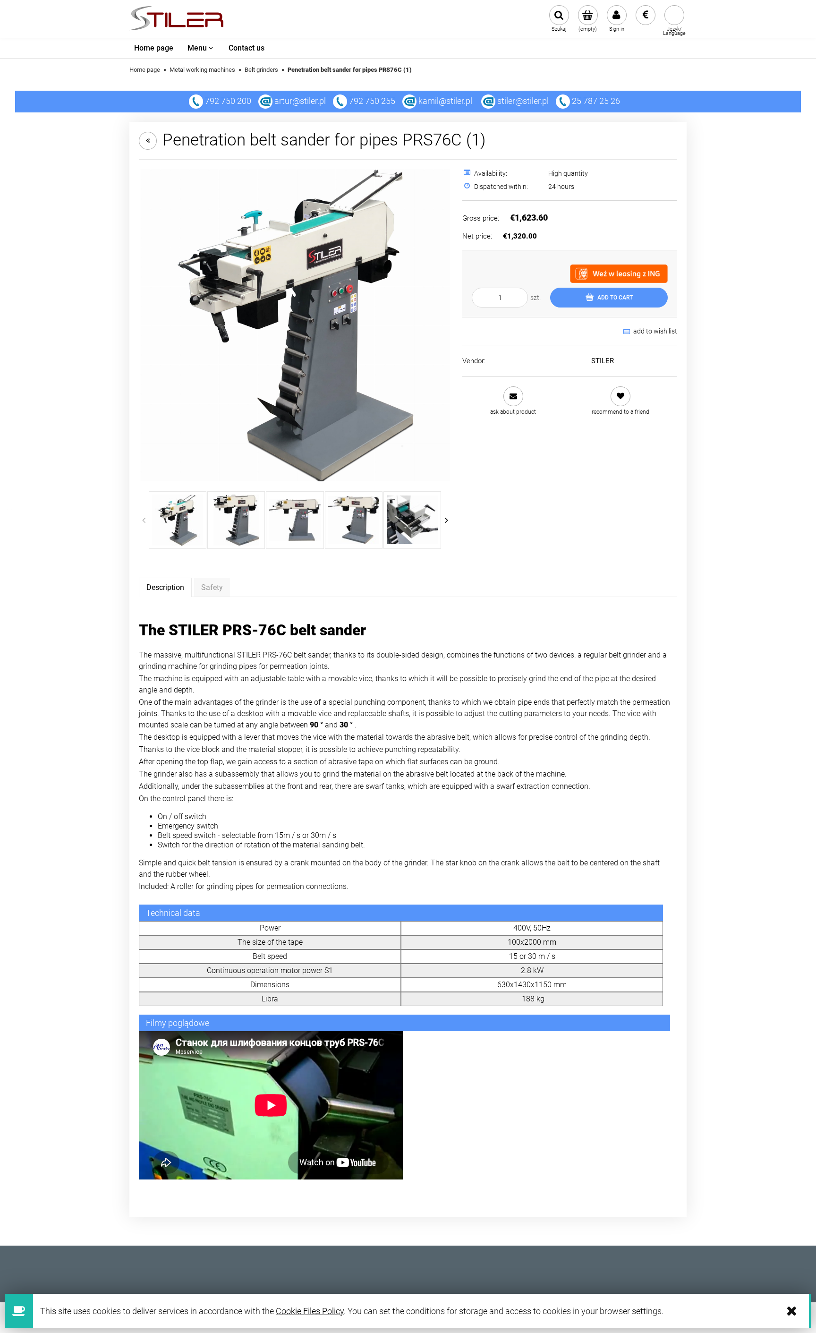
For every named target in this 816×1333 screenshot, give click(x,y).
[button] (513, 400)
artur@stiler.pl (300, 101)
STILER (602, 361)
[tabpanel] (408, 900)
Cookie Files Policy (310, 1311)
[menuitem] (153, 48)
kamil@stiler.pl (445, 101)
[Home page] (176, 19)
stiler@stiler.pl (523, 101)
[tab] (165, 587)
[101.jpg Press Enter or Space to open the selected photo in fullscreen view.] (295, 325)
